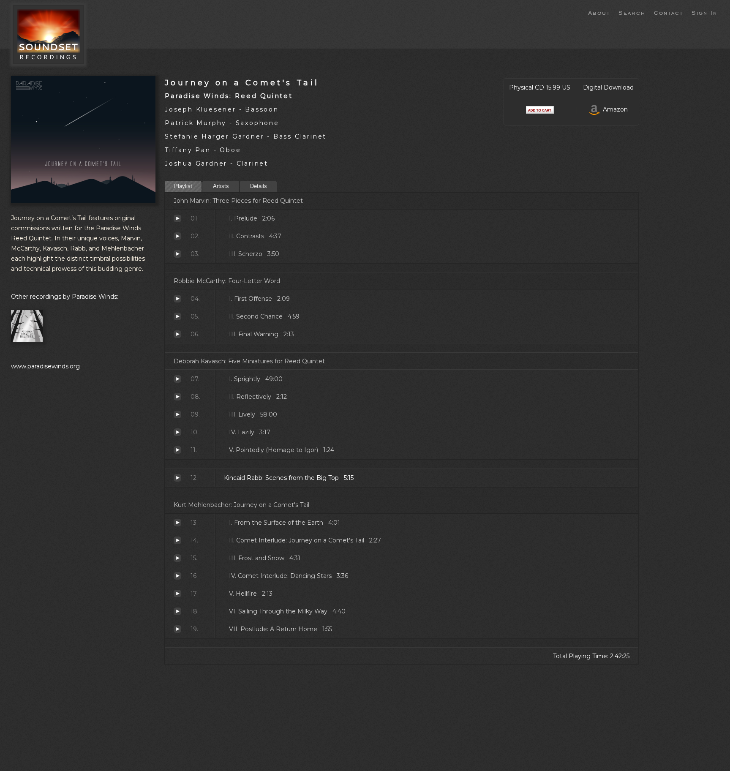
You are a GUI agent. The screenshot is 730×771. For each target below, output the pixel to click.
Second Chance (177, 316)
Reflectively (177, 396)
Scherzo (177, 254)
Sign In (704, 12)
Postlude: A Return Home (177, 629)
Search (632, 12)
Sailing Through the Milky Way (177, 611)
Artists (221, 186)
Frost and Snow (177, 558)
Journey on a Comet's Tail (242, 82)
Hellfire (177, 593)
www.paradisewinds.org (45, 366)
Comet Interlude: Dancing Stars (177, 576)
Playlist (183, 186)
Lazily (177, 432)
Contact (668, 12)
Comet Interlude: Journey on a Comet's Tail (177, 540)
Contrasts (177, 236)
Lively (177, 414)
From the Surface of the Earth (177, 522)
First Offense (177, 298)
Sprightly (177, 379)
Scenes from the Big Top (177, 478)
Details (258, 186)
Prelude (177, 218)
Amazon (613, 109)
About (599, 12)
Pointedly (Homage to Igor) (177, 450)
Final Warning (177, 334)
